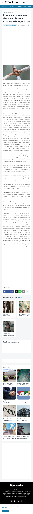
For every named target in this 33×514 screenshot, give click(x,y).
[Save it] (29, 25)
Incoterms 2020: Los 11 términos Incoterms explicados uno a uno (23, 437)
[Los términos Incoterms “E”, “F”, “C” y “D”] (23, 393)
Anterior (5, 356)
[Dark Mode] (24, 2)
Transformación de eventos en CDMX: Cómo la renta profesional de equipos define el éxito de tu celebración (23, 419)
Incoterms (19, 6)
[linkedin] (11, 501)
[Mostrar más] (27, 291)
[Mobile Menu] (2, 2)
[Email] (23, 291)
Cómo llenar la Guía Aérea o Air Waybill (8, 384)
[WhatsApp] (20, 291)
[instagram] (21, 501)
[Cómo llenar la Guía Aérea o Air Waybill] (9, 375)
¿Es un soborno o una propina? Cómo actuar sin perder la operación (24, 315)
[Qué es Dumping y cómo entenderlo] (9, 411)
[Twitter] (16, 291)
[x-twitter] (18, 501)
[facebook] (14, 501)
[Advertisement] (16, 45)
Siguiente (28, 356)
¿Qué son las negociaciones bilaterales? (6, 401)
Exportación (4, 6)
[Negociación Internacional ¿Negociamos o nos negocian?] (8, 307)
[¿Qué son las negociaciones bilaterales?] (9, 393)
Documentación (27, 6)
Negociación (12, 6)
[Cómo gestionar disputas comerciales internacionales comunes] (8, 326)
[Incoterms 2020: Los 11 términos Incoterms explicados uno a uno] (23, 429)
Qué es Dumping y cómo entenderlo (8, 419)
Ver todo (20, 297)
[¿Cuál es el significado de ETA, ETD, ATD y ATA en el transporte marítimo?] (23, 375)
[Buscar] (31, 2)
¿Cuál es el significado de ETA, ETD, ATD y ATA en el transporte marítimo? (23, 384)
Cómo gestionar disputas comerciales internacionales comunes (8, 334)
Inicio (4, 12)
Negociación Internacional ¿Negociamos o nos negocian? (8, 315)
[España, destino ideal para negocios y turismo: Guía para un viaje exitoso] (9, 429)
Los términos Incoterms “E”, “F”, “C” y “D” (23, 401)
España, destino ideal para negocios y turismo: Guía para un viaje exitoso (9, 437)
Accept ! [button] (5, 511)
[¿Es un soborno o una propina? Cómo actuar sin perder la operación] (24, 307)
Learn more (4, 507)
